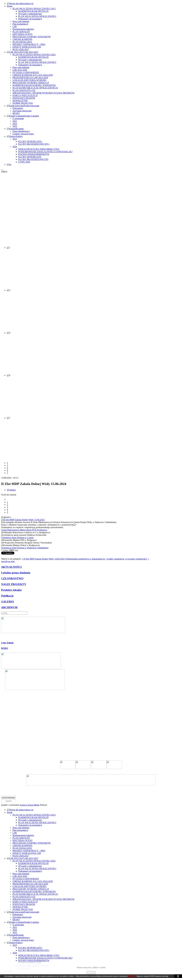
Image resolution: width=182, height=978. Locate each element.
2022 (15, 123)
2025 (15, 139)
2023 (15, 126)
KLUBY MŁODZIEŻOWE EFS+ (34, 144)
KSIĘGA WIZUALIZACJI (25, 95)
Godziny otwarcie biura (23, 134)
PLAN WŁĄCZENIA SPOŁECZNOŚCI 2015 (34, 8)
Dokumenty (18, 108)
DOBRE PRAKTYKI (23, 103)
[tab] (91, 642)
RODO (4, 648)
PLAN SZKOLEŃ (21, 31)
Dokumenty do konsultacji (30, 19)
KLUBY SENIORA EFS (29, 157)
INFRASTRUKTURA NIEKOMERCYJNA (38, 149)
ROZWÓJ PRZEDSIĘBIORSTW (33, 154)
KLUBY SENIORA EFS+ (30, 141)
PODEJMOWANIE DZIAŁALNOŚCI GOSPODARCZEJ (45, 151)
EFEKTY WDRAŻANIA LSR (27, 47)
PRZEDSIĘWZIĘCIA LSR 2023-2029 (30, 77)
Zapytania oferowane (22, 111)
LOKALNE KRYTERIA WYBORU (30, 80)
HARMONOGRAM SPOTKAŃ (33, 11)
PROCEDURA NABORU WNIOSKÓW (32, 36)
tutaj (166, 976)
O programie (18, 118)
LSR (15, 26)
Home (9, 6)
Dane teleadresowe (21, 131)
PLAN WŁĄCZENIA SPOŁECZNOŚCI (37, 16)
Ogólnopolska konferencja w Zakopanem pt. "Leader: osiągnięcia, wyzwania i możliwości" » (107, 559)
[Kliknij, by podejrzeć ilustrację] (23, 519)
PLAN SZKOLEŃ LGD (24, 90)
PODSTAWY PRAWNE (24, 98)
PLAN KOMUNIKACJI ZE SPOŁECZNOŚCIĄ (35, 88)
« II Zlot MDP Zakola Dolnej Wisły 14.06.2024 (43, 559)
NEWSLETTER (20, 100)
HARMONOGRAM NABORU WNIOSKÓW (34, 85)
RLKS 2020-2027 (21, 49)
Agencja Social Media (29, 805)
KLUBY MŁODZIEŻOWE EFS (33, 159)
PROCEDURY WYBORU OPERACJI (31, 82)
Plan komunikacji (20, 24)
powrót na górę (8, 561)
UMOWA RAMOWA (22, 39)
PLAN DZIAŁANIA (22, 42)
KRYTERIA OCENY (23, 34)
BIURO (16, 113)
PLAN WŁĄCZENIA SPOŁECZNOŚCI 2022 (34, 54)
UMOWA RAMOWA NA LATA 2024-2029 (33, 75)
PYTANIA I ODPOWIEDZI (26, 72)
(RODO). (132, 976)
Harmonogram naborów (23, 29)
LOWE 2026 (24, 162)
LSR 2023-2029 (20, 70)
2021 (15, 121)
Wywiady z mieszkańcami (30, 13)
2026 (15, 146)
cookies (71, 976)
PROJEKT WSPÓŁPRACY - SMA (29, 44)
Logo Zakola (7, 642)
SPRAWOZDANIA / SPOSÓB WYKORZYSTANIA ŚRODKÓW (44, 93)
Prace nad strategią (21, 21)
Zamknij (91, 972)
